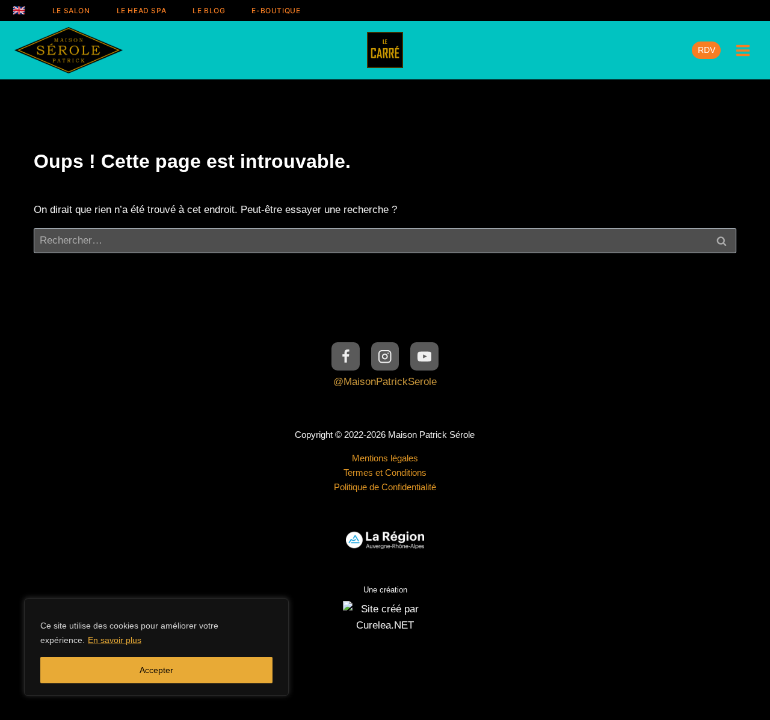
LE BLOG (208, 10)
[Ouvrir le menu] (743, 50)
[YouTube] (424, 356)
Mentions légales (385, 458)
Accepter (156, 670)
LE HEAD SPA (142, 10)
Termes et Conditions (385, 472)
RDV (706, 50)
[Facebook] (345, 356)
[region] (156, 647)
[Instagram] (385, 356)
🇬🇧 (19, 10)
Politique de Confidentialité (385, 487)
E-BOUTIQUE (275, 10)
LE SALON (71, 10)
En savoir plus (114, 640)
